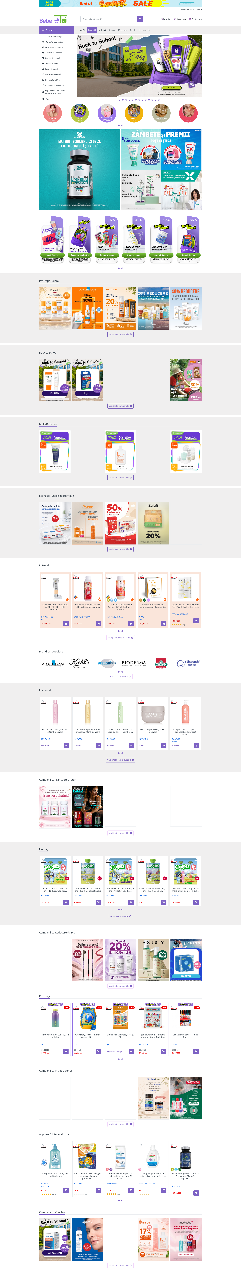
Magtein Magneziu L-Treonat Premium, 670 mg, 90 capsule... (185, 1176)
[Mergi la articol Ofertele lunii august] (126, 99)
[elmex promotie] (181, 190)
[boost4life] (79, 169)
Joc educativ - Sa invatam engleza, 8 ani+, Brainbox (153, 1036)
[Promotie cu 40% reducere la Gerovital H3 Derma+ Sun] (186, 308)
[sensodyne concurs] (161, 149)
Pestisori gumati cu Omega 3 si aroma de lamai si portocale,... (87, 1176)
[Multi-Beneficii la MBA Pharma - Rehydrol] (153, 451)
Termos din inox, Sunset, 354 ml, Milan (55, 1036)
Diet (140, 619)
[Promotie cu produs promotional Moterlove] (153, 1098)
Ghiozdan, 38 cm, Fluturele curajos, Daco (87, 1036)
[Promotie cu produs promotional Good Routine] (141, 190)
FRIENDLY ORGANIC (147, 1183)
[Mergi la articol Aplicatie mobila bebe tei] (129, 99)
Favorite (166, 19)
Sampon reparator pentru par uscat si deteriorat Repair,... (185, 732)
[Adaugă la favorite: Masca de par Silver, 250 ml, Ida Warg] (140, 701)
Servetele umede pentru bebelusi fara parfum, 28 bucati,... (120, 1176)
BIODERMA (45, 1183)
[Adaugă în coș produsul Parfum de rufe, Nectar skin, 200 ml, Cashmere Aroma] (98, 623)
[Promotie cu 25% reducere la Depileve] (186, 523)
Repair (174, 742)
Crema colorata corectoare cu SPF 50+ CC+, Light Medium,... (55, 607)
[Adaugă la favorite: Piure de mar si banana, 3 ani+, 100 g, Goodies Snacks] (75, 860)
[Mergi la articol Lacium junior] (149, 99)
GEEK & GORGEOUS (180, 614)
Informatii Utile (187, 9)
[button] (66, 745)
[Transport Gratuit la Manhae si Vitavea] (153, 807)
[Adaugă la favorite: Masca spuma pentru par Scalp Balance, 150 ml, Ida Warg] (107, 701)
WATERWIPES (111, 1183)
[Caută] (140, 19)
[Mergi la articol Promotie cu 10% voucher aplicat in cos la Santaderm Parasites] (152, 99)
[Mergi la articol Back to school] (123, 99)
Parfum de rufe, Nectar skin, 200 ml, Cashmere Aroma (88, 605)
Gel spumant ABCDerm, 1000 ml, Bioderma (55, 1174)
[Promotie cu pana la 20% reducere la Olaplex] (120, 960)
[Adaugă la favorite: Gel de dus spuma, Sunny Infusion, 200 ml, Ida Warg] (75, 701)
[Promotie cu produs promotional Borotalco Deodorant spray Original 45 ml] (186, 1098)
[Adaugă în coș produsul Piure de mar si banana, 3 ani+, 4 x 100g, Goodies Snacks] (66, 902)
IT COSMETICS (47, 617)
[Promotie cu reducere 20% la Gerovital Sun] (153, 308)
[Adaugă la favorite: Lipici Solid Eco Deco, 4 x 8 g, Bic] (107, 1007)
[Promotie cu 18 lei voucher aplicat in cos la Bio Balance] (120, 1239)
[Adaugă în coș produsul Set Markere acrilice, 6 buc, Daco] (196, 1051)
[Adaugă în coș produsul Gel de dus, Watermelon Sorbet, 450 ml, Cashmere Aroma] (131, 623)
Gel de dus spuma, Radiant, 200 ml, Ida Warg (55, 730)
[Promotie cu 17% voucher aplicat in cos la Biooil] (153, 1239)
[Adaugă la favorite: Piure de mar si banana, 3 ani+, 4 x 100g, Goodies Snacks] (42, 860)
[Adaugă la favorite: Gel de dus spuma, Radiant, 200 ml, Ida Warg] (42, 701)
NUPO (141, 617)
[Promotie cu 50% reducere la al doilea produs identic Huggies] (120, 523)
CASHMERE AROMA (82, 617)
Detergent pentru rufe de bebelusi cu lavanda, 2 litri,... (153, 1174)
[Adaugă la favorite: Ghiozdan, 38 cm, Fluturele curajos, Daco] (75, 1007)
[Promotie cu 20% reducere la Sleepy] (55, 523)
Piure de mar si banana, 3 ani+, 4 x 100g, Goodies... (55, 889)
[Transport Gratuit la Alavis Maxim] (87, 807)
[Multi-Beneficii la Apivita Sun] (87, 451)
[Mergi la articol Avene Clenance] (158, 99)
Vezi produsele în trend (119, 637)
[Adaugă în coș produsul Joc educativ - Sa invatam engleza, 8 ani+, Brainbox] (163, 1051)
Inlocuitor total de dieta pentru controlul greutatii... (153, 605)
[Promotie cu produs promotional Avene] (87, 523)
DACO (76, 1044)
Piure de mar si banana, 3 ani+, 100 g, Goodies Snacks (88, 889)
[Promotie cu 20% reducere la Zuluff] (153, 523)
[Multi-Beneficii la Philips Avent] (186, 451)
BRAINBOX (143, 1044)
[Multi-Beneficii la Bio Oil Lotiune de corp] (120, 451)
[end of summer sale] (120, 3)
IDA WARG (45, 739)
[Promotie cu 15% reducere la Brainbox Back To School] (153, 380)
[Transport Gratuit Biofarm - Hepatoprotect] (120, 806)
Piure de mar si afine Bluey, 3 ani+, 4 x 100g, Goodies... (120, 889)
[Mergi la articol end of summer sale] (119, 99)
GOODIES (45, 895)
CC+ (43, 619)
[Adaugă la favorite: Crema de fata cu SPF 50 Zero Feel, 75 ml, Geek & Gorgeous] (173, 575)
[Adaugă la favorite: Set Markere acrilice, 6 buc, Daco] (172, 1007)
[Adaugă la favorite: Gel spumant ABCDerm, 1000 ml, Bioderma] (42, 1145)
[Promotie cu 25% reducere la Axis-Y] (153, 960)
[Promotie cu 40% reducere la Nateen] (186, 960)
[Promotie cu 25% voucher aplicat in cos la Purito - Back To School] (55, 380)
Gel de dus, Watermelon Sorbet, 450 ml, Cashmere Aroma (120, 607)
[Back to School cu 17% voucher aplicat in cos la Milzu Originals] (87, 380)
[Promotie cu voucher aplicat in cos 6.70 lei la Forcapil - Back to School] (55, 1239)
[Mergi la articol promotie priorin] (139, 99)
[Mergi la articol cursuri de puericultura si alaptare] (132, 99)
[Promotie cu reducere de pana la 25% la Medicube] (186, 1239)
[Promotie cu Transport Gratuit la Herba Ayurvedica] (55, 807)
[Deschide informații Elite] (43, 578)
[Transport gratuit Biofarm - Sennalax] (186, 806)
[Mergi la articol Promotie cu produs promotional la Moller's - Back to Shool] (145, 99)
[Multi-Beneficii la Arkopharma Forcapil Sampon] (55, 451)
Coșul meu (181, 19)
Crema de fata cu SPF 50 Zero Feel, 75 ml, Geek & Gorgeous (185, 605)
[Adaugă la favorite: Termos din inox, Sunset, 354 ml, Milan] (42, 1007)
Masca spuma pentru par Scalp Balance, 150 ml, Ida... (120, 730)
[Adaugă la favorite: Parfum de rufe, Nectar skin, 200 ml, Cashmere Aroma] (75, 575)
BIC (108, 1045)
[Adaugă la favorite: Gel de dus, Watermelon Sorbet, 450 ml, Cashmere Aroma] (108, 575)
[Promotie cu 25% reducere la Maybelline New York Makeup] (87, 960)
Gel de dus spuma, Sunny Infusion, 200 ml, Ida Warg (88, 730)
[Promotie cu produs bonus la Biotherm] (55, 1098)
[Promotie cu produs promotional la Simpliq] (120, 1098)
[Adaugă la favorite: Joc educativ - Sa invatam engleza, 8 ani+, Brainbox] (140, 1007)
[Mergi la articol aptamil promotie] (136, 99)
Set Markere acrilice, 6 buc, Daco (185, 1036)
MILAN (44, 1044)
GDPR (198, 9)
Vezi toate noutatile (119, 916)
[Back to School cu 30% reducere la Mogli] (186, 380)
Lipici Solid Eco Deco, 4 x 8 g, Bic (120, 1036)
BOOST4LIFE (177, 1186)
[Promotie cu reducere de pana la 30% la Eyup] (55, 960)
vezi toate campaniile (119, 334)
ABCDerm (45, 1186)
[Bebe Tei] (53, 19)
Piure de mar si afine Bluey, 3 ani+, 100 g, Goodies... (153, 889)
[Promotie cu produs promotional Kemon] (87, 1098)
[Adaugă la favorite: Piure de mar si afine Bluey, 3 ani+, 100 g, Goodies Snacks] (140, 860)
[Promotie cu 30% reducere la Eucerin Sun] (55, 308)
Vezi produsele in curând (119, 759)
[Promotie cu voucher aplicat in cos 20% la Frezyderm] (120, 308)
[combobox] (108, 19)
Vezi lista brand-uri (119, 676)
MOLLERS (78, 1183)
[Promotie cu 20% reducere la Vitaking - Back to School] (120, 380)
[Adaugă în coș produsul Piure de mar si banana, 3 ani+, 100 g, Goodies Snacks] (98, 902)
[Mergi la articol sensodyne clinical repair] (142, 99)
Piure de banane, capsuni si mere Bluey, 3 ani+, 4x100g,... (185, 889)
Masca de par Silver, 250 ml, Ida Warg (153, 730)
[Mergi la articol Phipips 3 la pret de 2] (155, 99)
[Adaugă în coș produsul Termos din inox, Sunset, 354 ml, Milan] (66, 1051)
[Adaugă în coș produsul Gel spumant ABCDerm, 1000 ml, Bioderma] (66, 1190)
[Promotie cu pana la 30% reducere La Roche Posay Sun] (87, 308)
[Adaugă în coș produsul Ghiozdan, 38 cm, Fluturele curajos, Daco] (98, 1051)
